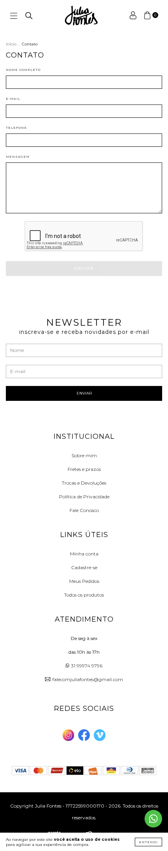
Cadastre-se (84, 567)
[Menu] (14, 17)
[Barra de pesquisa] (28, 17)
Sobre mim (84, 455)
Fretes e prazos (84, 469)
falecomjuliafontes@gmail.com (87, 679)
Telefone (16, 128)
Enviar (84, 268)
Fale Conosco (84, 510)
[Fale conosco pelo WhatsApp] (153, 819)
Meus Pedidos (84, 581)
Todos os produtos (84, 595)
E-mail (13, 99)
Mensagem (18, 157)
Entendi (148, 842)
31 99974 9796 (86, 666)
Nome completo (23, 70)
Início (11, 44)
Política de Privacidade (84, 496)
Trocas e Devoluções (84, 483)
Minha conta (84, 554)
